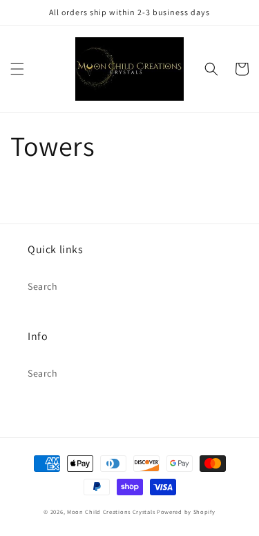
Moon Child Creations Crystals (111, 511)
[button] (17, 69)
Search (43, 286)
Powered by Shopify (186, 511)
